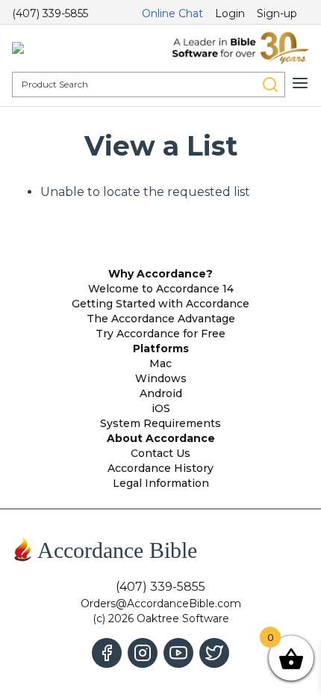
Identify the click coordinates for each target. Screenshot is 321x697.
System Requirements (160, 423)
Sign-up (277, 13)
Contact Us (160, 453)
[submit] (270, 84)
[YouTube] (178, 653)
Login (230, 13)
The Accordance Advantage (161, 318)
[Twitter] (214, 653)
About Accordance (161, 438)
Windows (161, 378)
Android (161, 393)
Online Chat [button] (172, 13)
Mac (160, 363)
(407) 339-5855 (50, 13)
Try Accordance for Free (160, 333)
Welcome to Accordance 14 (161, 288)
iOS (161, 408)
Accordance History (160, 468)
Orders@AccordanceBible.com (161, 603)
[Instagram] (143, 653)
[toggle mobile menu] (300, 83)
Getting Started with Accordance (160, 303)
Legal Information (161, 483)
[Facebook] (107, 653)
